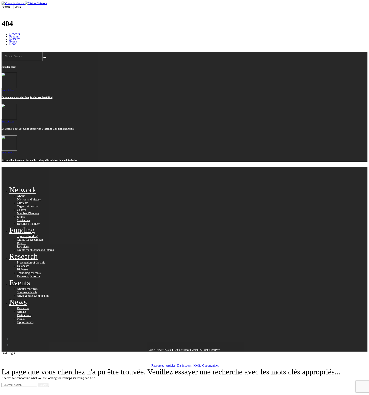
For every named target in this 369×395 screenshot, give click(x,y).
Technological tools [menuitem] (29, 272)
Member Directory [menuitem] (28, 213)
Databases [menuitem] (23, 266)
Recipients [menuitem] (23, 246)
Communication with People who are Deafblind (27, 97)
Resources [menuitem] (23, 308)
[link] (13, 3)
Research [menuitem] (14, 39)
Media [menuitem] (21, 318)
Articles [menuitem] (21, 311)
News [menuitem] (12, 44)
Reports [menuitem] (21, 243)
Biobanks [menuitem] (22, 269)
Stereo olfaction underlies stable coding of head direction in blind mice (39, 160)
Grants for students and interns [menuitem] (35, 250)
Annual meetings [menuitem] (27, 288)
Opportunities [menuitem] (25, 322)
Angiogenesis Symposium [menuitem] (33, 295)
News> (4, 90)
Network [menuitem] (14, 34)
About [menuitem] (21, 196)
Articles (10, 90)
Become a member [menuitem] (28, 223)
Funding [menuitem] (14, 36)
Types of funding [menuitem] (27, 236)
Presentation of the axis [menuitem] (31, 262)
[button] (6, 6)
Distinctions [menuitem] (24, 315)
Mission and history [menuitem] (29, 199)
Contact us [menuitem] (23, 220)
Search (43, 384)
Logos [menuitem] (21, 216)
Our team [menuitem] (22, 203)
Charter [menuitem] (21, 209)
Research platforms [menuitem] (28, 276)
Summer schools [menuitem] (27, 292)
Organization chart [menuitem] (28, 206)
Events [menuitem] (13, 41)
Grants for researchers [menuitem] (30, 239)
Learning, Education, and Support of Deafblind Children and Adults (38, 128)
